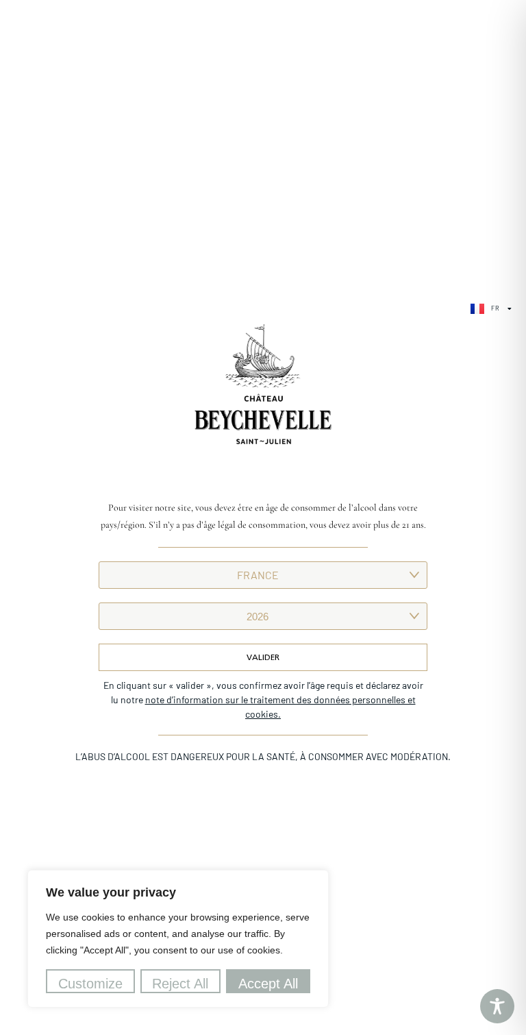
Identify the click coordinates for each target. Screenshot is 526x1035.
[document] (263, 517)
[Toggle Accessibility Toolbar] (497, 1006)
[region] (178, 939)
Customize (90, 983)
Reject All (180, 983)
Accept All (268, 983)
